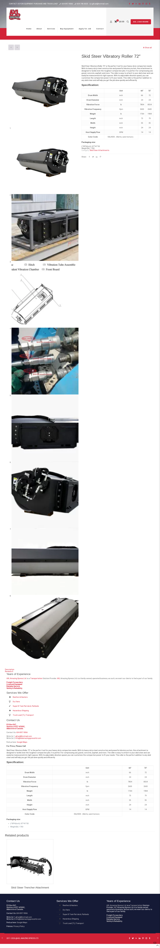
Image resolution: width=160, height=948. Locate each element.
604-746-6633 (82, 4)
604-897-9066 (67, 4)
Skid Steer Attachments (99, 150)
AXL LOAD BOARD (140, 22)
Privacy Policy (19, 926)
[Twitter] (133, 4)
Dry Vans (16, 702)
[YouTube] (136, 4)
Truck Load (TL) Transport (23, 715)
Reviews (9, 671)
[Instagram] (146, 4)
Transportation (36, 678)
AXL (58, 678)
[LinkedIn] (139, 4)
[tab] (80, 669)
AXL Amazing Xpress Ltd (16, 678)
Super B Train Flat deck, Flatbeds (26, 706)
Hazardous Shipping (21, 711)
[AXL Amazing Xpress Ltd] (14, 15)
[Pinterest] (143, 4)
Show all (148, 48)
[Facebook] (129, 4)
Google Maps (22, 742)
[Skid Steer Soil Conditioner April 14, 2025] (2, 938)
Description (9, 669)
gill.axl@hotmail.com (100, 4)
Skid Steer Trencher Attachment (30, 887)
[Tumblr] (149, 4)
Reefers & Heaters (20, 697)
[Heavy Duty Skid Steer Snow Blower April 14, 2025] (158, 938)
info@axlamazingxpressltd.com (28, 738)
